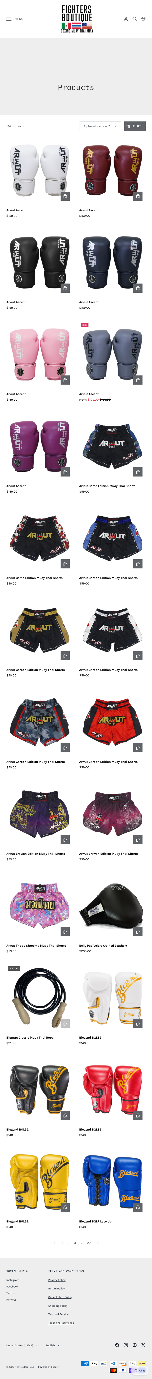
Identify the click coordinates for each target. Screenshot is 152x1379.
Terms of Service (58, 1314)
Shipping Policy (57, 1305)
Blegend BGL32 (90, 1037)
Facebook (12, 1286)
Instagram (12, 1280)
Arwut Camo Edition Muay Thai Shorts (107, 486)
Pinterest (11, 1299)
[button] (143, 18)
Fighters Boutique (25, 1367)
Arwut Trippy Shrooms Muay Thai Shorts (36, 945)
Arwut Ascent (16, 210)
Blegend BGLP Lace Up (95, 1221)
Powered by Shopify (48, 1367)
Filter (137, 126)
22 (89, 1243)
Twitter (10, 1293)
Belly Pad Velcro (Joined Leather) (103, 945)
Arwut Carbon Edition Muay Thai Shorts (108, 578)
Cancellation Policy (60, 1297)
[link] (54, 1243)
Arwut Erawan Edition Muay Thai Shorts (35, 854)
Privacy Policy (57, 1280)
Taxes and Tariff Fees (61, 1323)
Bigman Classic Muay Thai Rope (29, 1037)
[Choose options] (65, 196)
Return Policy (56, 1288)
